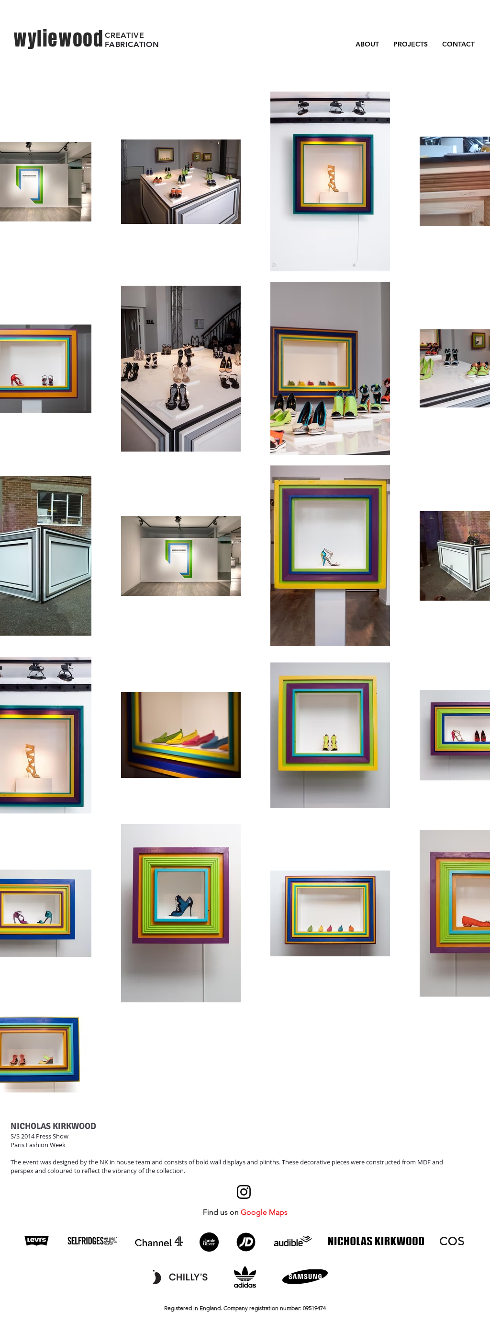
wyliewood (58, 38)
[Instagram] (243, 1192)
